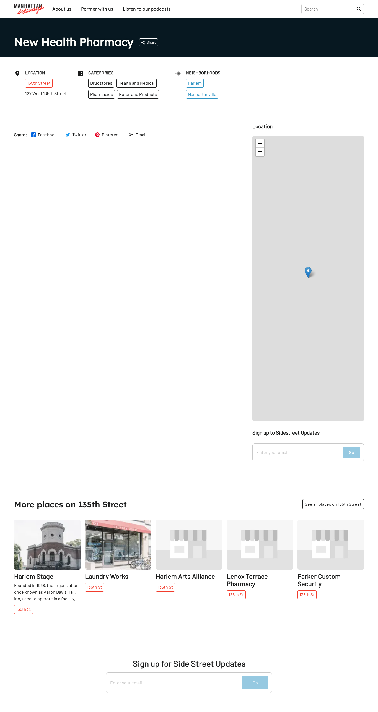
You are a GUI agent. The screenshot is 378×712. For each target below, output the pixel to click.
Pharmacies (101, 94)
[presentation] (330, 9)
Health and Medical (136, 82)
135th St (23, 609)
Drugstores (101, 82)
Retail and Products (138, 94)
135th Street (39, 82)
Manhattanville (202, 94)
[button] (308, 272)
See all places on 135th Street (333, 504)
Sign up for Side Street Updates (189, 663)
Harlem (195, 82)
